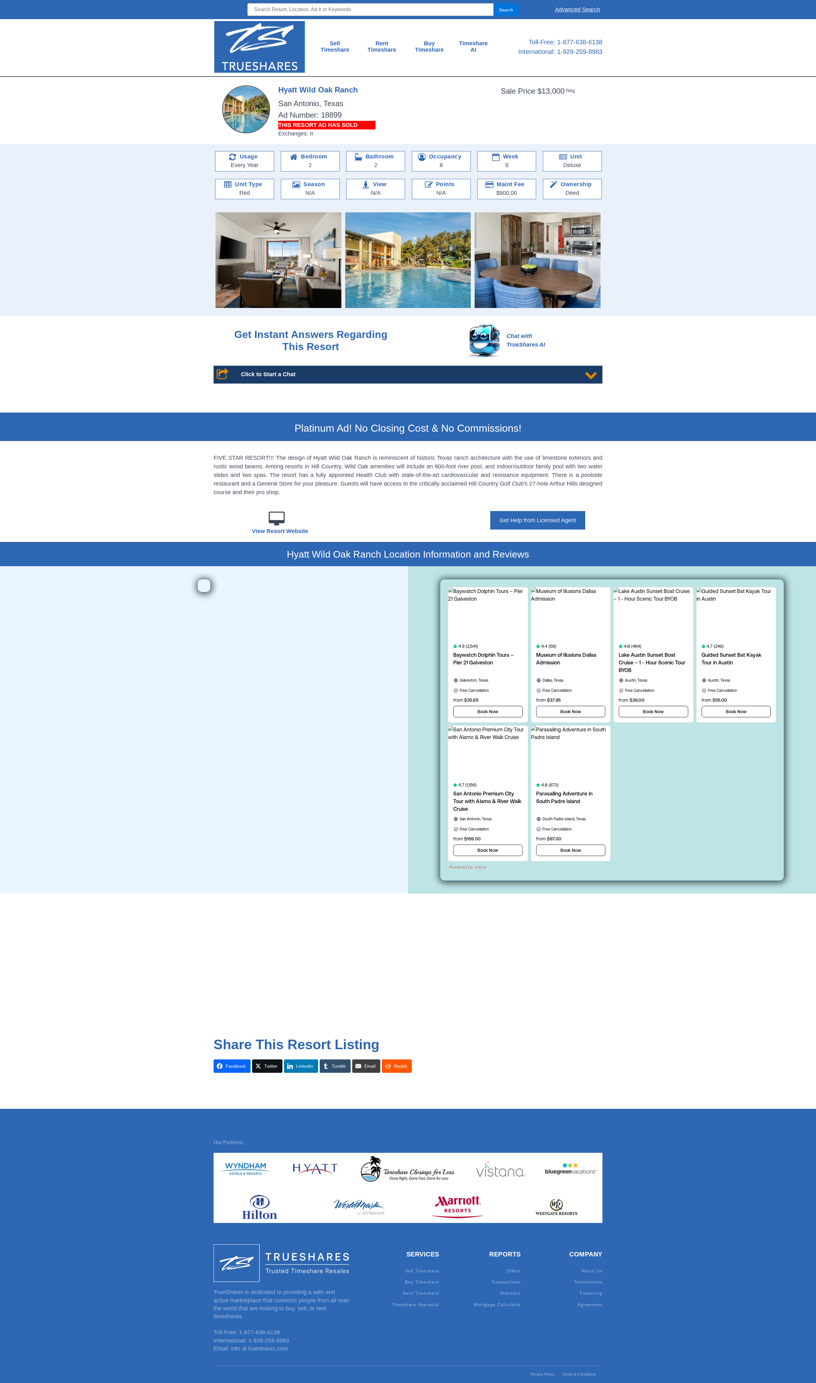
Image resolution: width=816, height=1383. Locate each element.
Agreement (589, 1304)
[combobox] (383, 9)
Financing (591, 1293)
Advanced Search (577, 9)
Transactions (506, 1282)
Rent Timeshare (382, 46)
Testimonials (588, 1282)
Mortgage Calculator (497, 1304)
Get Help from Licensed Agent (537, 520)
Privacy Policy (542, 1374)
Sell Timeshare (335, 46)
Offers (513, 1271)
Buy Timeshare (429, 46)
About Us (591, 1271)
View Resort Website (280, 531)
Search (506, 9)
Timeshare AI (473, 46)
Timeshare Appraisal (415, 1304)
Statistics (510, 1293)
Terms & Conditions (579, 1374)
